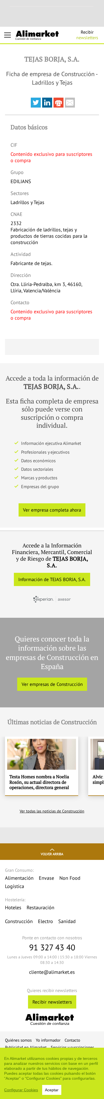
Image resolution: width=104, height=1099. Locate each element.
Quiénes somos (18, 1040)
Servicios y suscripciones (72, 1047)
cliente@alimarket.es (52, 972)
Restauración (40, 907)
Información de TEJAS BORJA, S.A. (52, 579)
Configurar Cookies (21, 1090)
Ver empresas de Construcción (52, 684)
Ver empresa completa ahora (52, 510)
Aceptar (52, 1090)
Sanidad (67, 921)
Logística (14, 886)
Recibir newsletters (52, 1002)
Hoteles (13, 907)
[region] (52, 1073)
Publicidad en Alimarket (26, 1047)
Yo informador (48, 1040)
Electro (45, 921)
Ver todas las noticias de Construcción (52, 811)
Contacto (72, 1040)
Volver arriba (52, 854)
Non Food (69, 878)
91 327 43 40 (52, 947)
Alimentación (19, 878)
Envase (46, 878)
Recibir (87, 34)
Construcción (19, 921)
